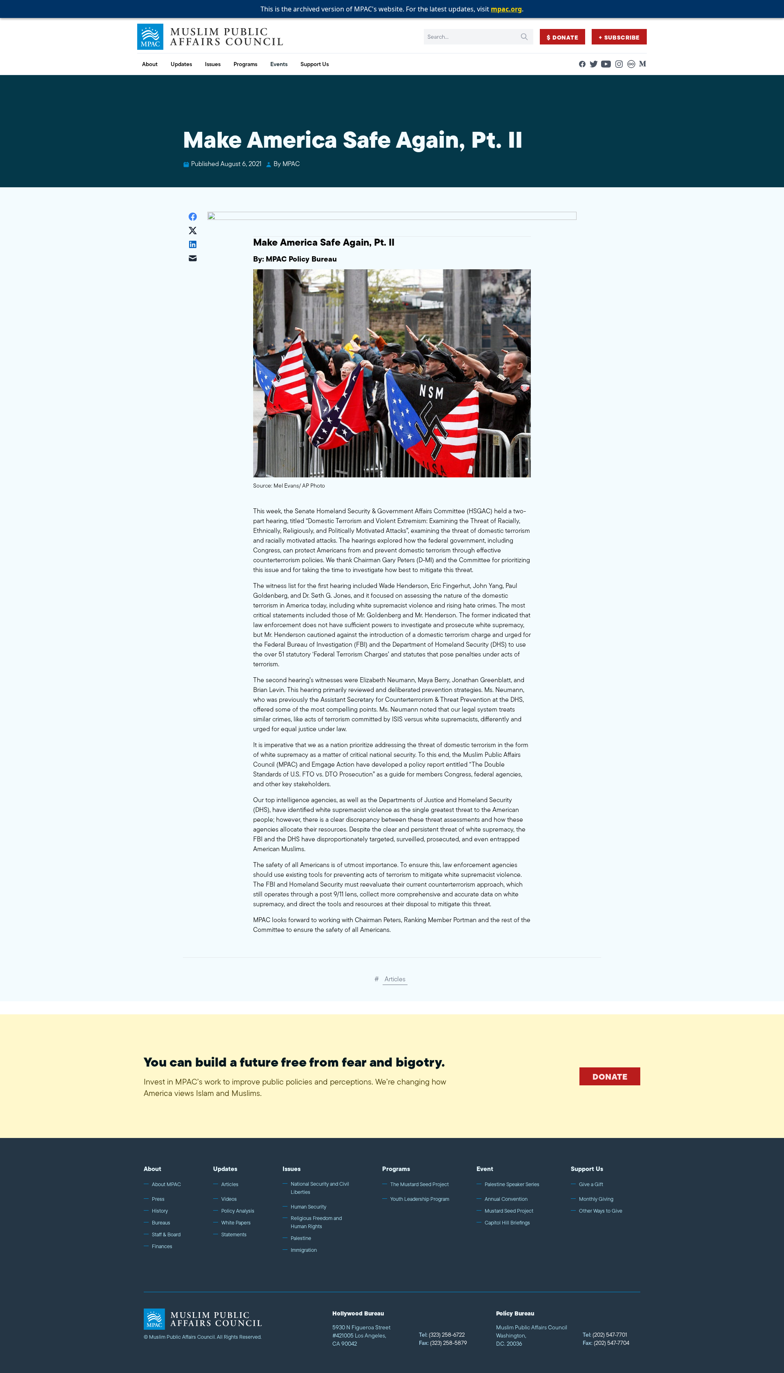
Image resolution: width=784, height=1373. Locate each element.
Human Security (308, 1207)
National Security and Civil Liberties (320, 1188)
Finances (162, 1246)
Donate (609, 1076)
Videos (229, 1199)
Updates (225, 1168)
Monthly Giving (596, 1199)
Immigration (304, 1250)
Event (485, 1168)
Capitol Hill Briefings (507, 1223)
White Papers (236, 1223)
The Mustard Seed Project (419, 1184)
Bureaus (161, 1223)
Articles (395, 979)
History (160, 1211)
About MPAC (166, 1184)
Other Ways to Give (600, 1211)
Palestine (301, 1238)
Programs (396, 1168)
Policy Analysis (237, 1211)
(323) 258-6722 (442, 1335)
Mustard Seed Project (509, 1211)
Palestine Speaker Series (512, 1184)
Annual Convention (506, 1199)
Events (278, 64)
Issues (292, 1168)
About (152, 1168)
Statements (234, 1234)
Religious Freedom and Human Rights (316, 1222)
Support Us (587, 1168)
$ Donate (563, 37)
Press (158, 1199)
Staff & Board (166, 1234)
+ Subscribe (619, 37)
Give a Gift (591, 1184)
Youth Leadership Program (419, 1199)
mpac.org (506, 8)
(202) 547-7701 (605, 1335)
